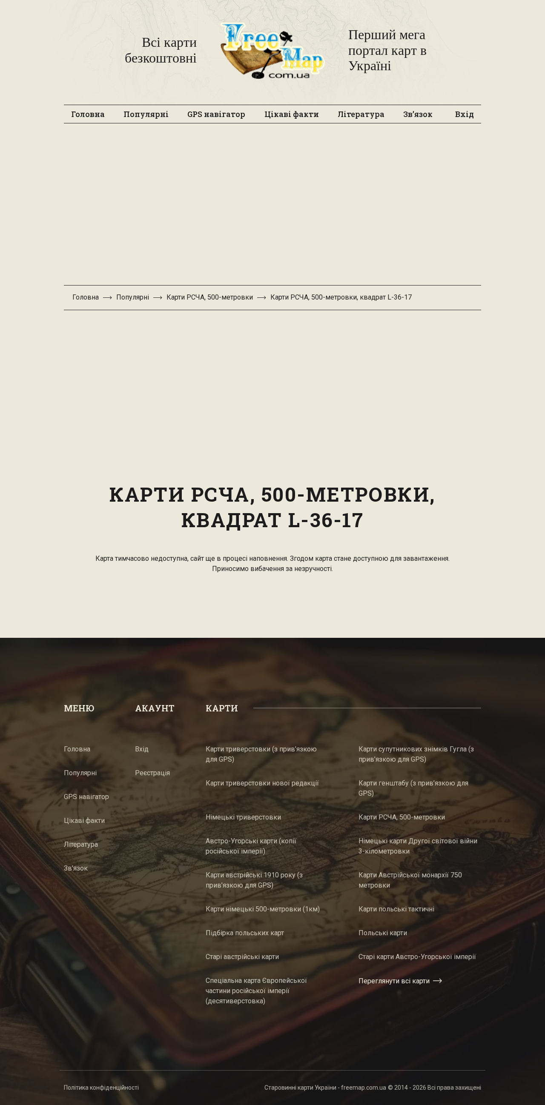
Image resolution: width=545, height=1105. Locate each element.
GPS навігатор (216, 114)
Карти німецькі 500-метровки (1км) (263, 909)
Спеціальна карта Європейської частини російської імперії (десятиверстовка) (256, 991)
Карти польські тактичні (396, 909)
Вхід (464, 114)
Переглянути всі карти (394, 981)
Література (361, 114)
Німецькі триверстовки (243, 817)
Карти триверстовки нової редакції (262, 783)
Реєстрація (152, 773)
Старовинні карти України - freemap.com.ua (325, 1087)
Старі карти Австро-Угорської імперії (417, 957)
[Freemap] (272, 50)
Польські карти (383, 933)
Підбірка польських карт (245, 933)
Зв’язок (418, 114)
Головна (88, 114)
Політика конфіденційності (101, 1087)
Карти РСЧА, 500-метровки (209, 297)
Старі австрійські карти (242, 957)
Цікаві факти (291, 114)
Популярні (146, 114)
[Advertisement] (272, 208)
